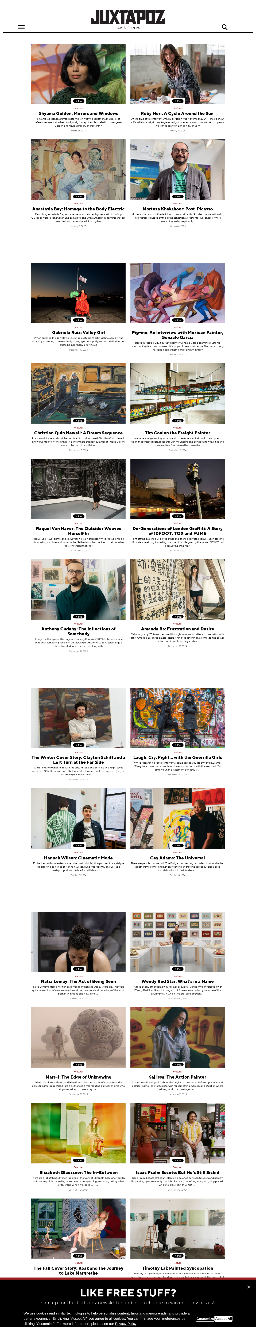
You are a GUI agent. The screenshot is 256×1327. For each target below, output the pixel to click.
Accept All (223, 1319)
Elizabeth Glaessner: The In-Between (78, 1173)
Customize (205, 1319)
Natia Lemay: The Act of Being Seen (78, 982)
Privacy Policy (125, 1324)
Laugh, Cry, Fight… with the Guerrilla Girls (177, 758)
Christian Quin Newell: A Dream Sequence (78, 433)
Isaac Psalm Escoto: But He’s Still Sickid (177, 1173)
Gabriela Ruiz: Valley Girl (78, 333)
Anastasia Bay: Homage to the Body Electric (78, 209)
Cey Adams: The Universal (177, 858)
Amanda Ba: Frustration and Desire (177, 629)
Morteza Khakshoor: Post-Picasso (177, 209)
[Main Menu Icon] (21, 27)
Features (78, 108)
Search (224, 27)
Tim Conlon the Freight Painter (177, 433)
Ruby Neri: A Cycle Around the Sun (177, 114)
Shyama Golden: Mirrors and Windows (78, 114)
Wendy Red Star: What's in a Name (177, 982)
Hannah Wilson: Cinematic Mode (78, 858)
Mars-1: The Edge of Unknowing (78, 1077)
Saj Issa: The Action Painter (177, 1077)
